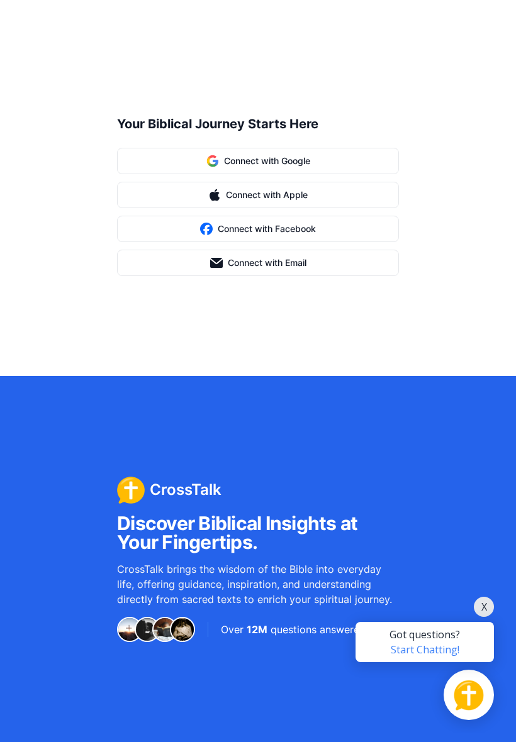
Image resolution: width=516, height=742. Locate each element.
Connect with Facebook (267, 228)
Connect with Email (267, 262)
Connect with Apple (267, 194)
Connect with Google (267, 160)
